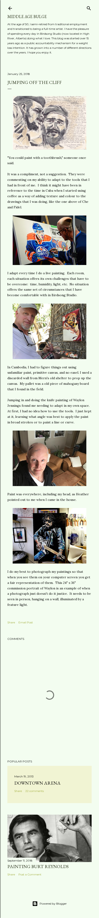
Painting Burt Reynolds (38, 866)
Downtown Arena (37, 783)
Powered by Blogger (53, 903)
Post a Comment (29, 874)
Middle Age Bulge (27, 16)
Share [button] (11, 622)
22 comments (34, 791)
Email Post (25, 622)
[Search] (89, 7)
